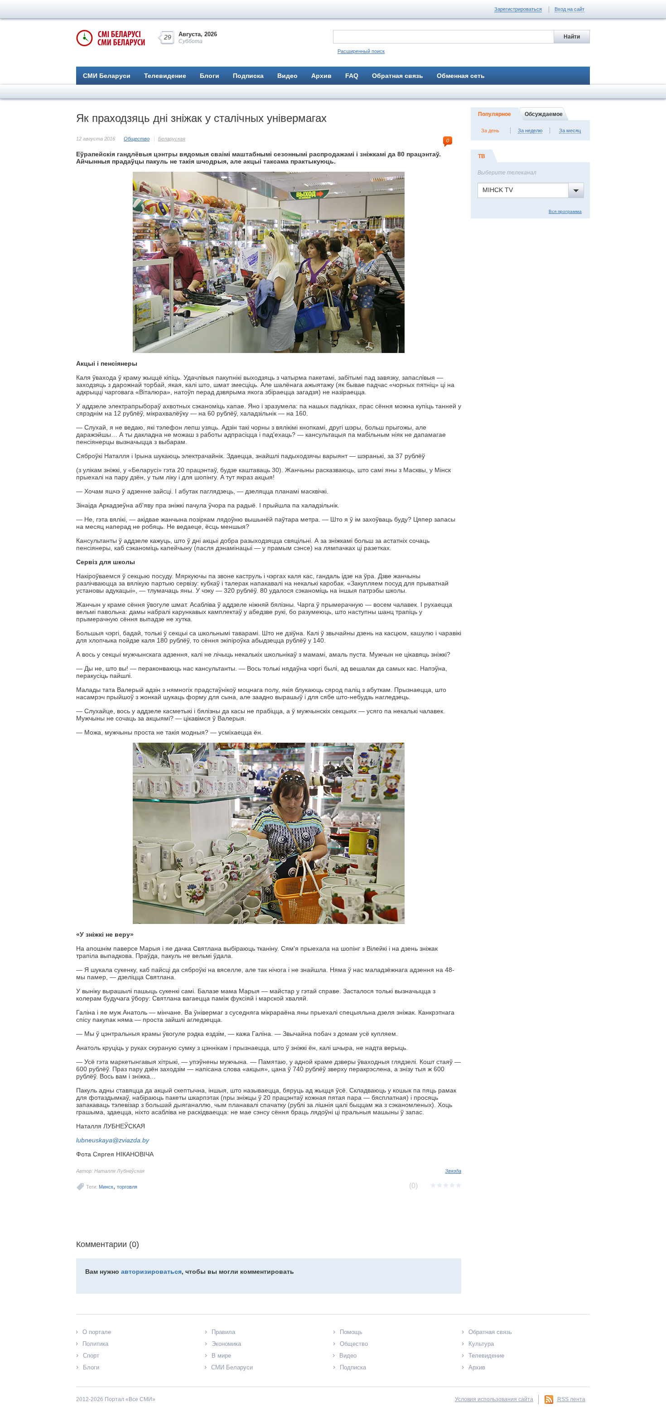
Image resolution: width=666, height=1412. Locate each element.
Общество (137, 138)
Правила (223, 1332)
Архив (321, 75)
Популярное (494, 114)
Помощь (351, 1332)
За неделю (530, 130)
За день (490, 130)
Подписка (248, 75)
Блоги (209, 75)
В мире (221, 1355)
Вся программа (565, 211)
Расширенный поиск (361, 51)
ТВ (481, 156)
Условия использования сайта (494, 1399)
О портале (96, 1332)
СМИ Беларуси (106, 75)
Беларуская (171, 138)
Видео (287, 75)
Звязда (453, 1171)
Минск (106, 1187)
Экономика (226, 1343)
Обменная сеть (461, 75)
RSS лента (571, 1399)
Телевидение (165, 75)
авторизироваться (151, 1271)
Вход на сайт (569, 9)
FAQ (351, 75)
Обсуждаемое (544, 114)
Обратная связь (397, 75)
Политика (95, 1343)
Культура (481, 1343)
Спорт (91, 1355)
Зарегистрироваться (518, 9)
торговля (127, 1187)
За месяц (570, 130)
